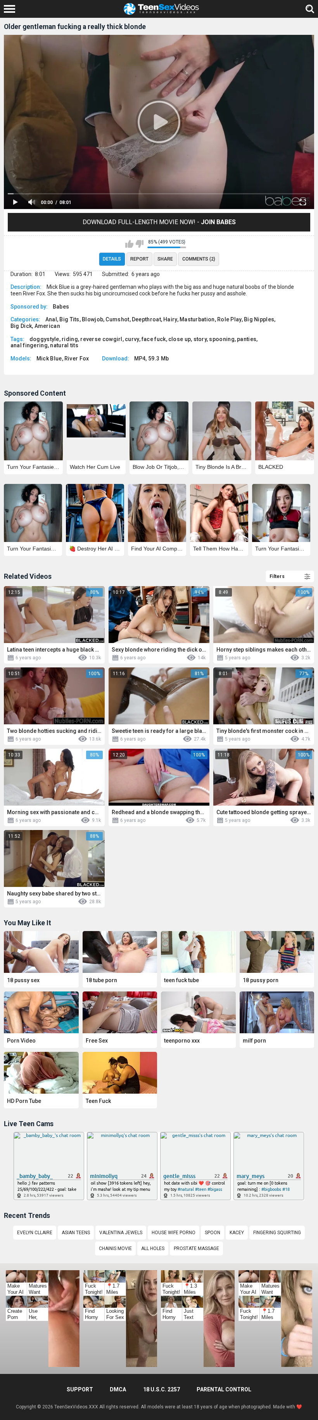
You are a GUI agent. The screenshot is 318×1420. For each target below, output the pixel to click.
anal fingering (29, 345)
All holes (152, 1248)
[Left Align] (11, 9)
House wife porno (173, 1232)
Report (139, 259)
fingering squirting (277, 1232)
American (47, 326)
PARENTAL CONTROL (224, 1389)
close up (179, 339)
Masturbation (197, 319)
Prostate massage (196, 1248)
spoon (212, 1232)
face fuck (154, 339)
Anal (51, 319)
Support (80, 1389)
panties (246, 339)
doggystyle (44, 339)
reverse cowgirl (101, 339)
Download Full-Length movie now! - (159, 222)
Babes (61, 307)
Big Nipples (259, 319)
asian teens (76, 1232)
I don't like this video (139, 244)
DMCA (118, 1389)
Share (165, 259)
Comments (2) (198, 259)
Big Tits (69, 319)
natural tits (64, 345)
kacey (237, 1232)
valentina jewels (120, 1232)
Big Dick (21, 326)
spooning (221, 339)
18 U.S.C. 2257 (161, 1389)
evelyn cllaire (34, 1232)
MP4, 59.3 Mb (151, 358)
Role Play (229, 319)
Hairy (170, 319)
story (200, 339)
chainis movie (115, 1248)
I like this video (129, 244)
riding (70, 339)
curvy (132, 339)
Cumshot (117, 319)
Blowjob (92, 319)
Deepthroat (146, 319)
